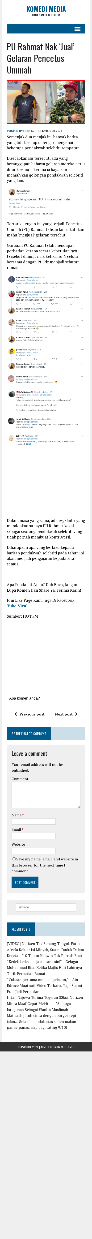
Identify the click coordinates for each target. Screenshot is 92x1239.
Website (18, 844)
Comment (20, 778)
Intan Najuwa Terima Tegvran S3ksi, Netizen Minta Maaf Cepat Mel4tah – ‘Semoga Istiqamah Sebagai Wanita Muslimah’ (45, 1003)
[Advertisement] (46, 483)
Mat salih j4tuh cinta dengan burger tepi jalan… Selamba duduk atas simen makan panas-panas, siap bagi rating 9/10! (41, 1021)
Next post (64, 714)
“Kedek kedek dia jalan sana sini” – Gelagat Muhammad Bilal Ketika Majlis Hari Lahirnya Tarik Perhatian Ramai (44, 967)
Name (17, 815)
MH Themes (67, 1047)
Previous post (32, 714)
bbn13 (29, 131)
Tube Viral (17, 605)
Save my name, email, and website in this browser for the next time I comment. (45, 865)
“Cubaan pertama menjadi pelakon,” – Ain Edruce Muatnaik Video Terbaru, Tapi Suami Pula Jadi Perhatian (44, 985)
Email (17, 829)
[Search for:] (46, 907)
